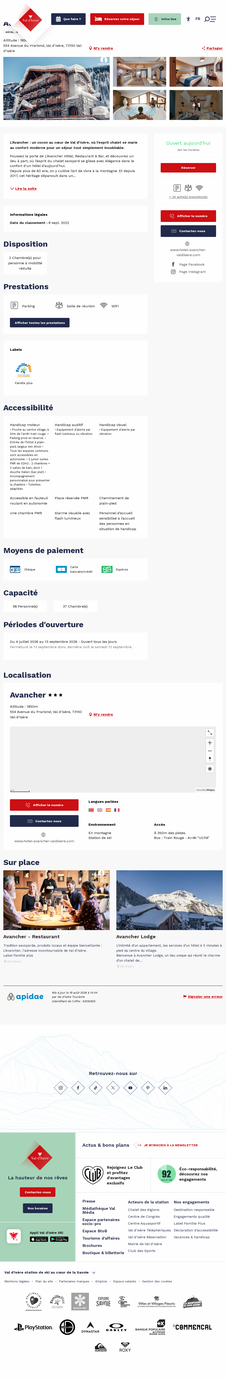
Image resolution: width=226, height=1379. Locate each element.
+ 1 (196, 105)
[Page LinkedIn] (165, 1088)
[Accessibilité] (188, 19)
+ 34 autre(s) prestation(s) (188, 197)
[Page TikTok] (95, 1088)
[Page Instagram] (61, 1088)
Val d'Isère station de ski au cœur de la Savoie (46, 1272)
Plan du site (44, 1281)
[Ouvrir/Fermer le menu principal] (210, 19)
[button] (198, 19)
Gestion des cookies (157, 1281)
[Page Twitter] (113, 1088)
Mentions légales (16, 1281)
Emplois (101, 1281)
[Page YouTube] (130, 1088)
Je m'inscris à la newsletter (171, 1145)
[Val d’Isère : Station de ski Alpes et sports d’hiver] (27, 17)
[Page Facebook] (78, 1088)
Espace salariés (124, 1281)
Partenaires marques (74, 1281)
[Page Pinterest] (148, 1088)
